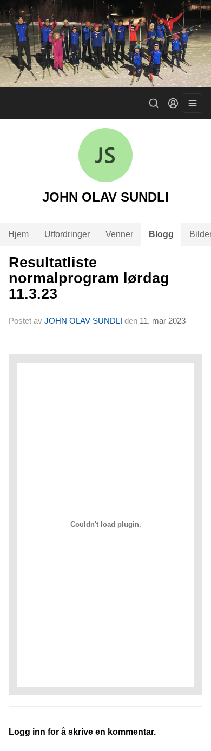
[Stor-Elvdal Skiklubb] (105, 43)
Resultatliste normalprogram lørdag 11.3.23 (89, 278)
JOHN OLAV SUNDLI (83, 320)
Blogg (161, 234)
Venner (119, 234)
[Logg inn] (173, 103)
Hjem (18, 234)
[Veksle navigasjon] (192, 103)
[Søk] (153, 103)
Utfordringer (67, 234)
